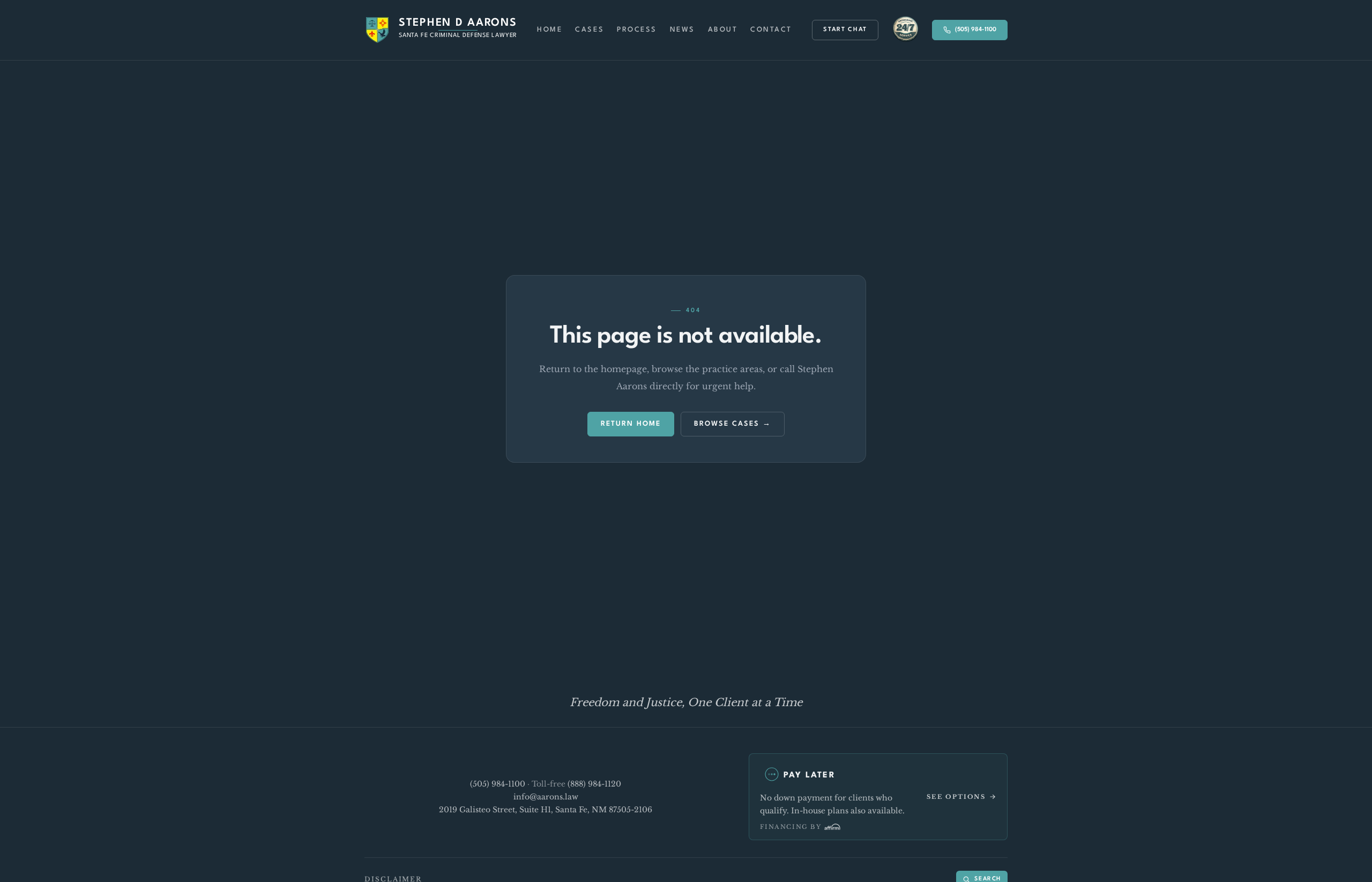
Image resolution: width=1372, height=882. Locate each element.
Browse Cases (726, 423)
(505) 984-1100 (975, 30)
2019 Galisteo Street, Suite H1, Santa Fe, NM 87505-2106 (545, 809)
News (682, 29)
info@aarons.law (545, 797)
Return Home (631, 423)
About (723, 29)
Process (637, 29)
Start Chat (845, 30)
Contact (771, 29)
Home (549, 29)
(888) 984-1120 (594, 784)
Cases (589, 29)
